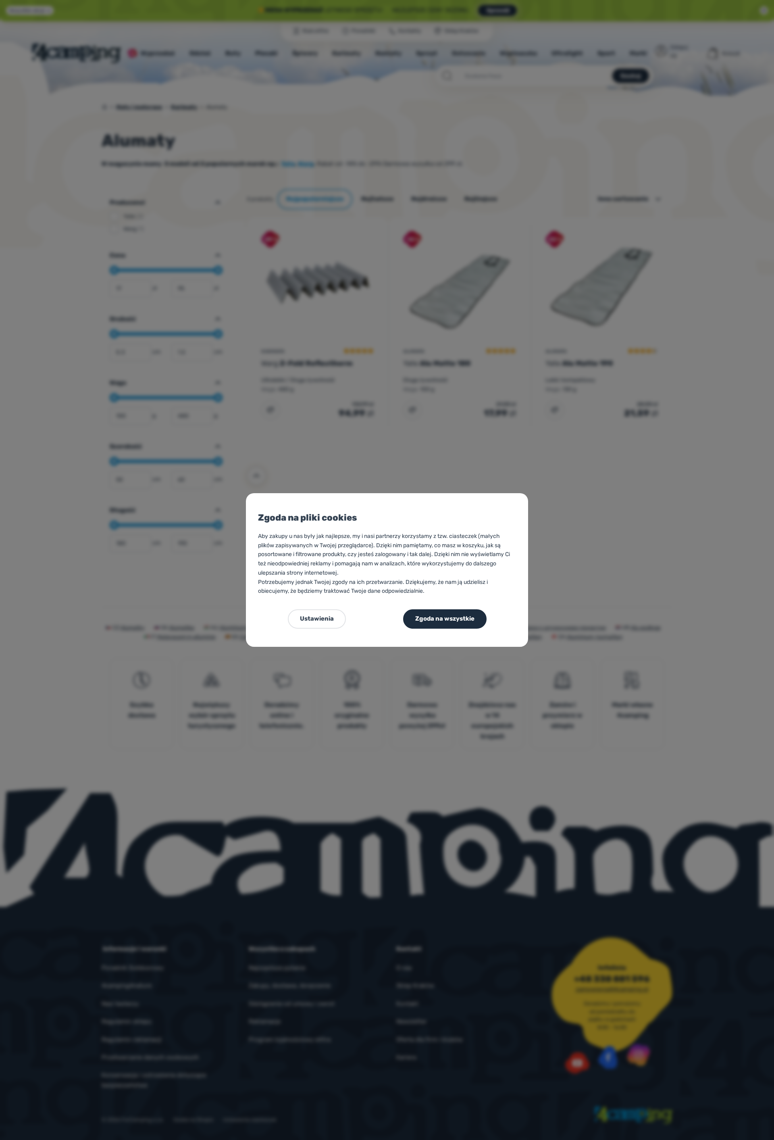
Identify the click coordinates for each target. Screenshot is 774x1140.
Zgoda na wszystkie (444, 618)
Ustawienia (317, 618)
